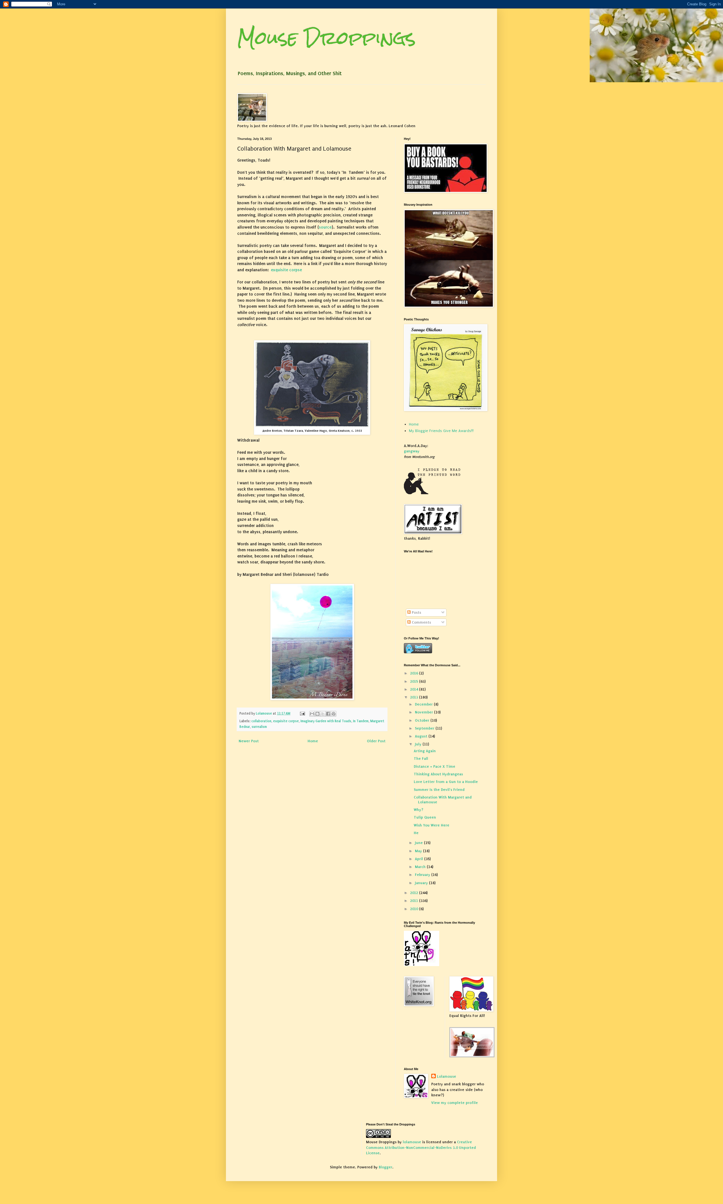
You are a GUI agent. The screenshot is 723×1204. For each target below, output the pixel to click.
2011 (414, 901)
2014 (414, 689)
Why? (418, 810)
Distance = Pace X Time (434, 766)
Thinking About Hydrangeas (438, 774)
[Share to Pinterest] (333, 714)
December (424, 704)
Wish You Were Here (431, 825)
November (424, 712)
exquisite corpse (286, 270)
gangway (411, 451)
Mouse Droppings (326, 38)
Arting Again (425, 751)
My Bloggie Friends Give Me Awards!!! (441, 431)
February (423, 875)
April (419, 859)
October (422, 720)
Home (313, 741)
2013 (414, 697)
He (416, 833)
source (325, 227)
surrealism (259, 727)
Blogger (385, 1167)
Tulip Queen (425, 817)
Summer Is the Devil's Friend (439, 790)
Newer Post (249, 741)
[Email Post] (302, 713)
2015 (414, 681)
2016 (414, 673)
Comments (421, 622)
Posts (416, 612)
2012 (414, 893)
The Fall (421, 758)
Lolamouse (446, 1076)
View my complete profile (454, 1103)
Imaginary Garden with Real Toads (325, 721)
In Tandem (361, 721)
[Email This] (312, 714)
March (421, 867)
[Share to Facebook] (328, 714)
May (419, 851)
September (425, 728)
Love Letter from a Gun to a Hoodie (446, 782)
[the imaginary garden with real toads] (472, 1056)
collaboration (261, 721)
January (422, 883)
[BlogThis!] (317, 714)
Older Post (376, 741)
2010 (414, 909)
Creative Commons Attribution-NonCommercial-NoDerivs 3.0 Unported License (421, 1147)
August (421, 736)
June (419, 843)
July (419, 744)
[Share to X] (323, 714)
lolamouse (412, 1142)
